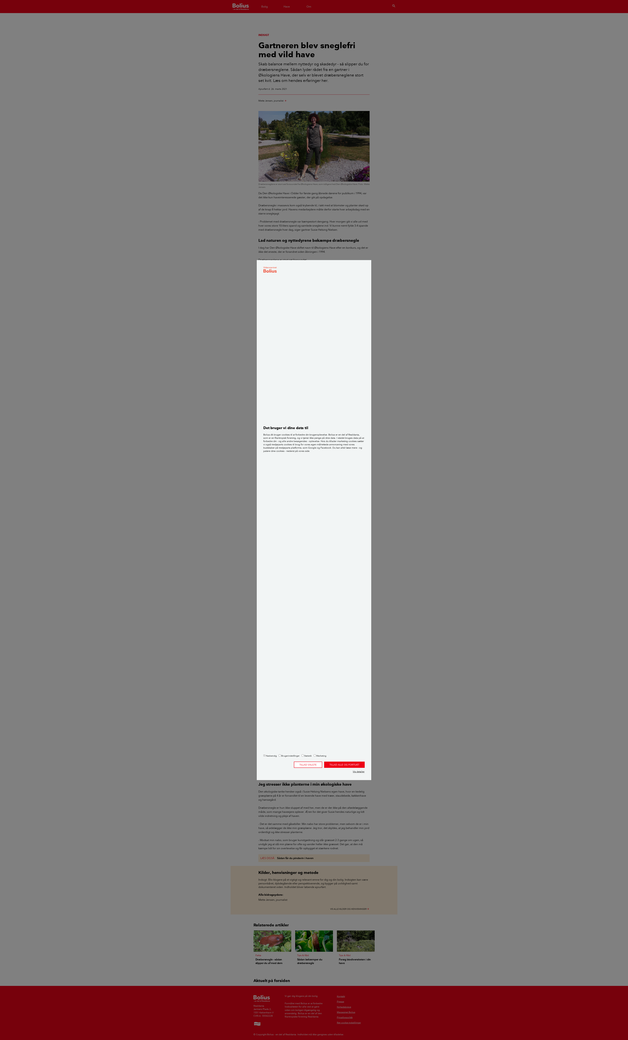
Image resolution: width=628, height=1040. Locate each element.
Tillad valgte (308, 764)
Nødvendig (271, 755)
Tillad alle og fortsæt (344, 764)
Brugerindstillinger (290, 755)
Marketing (321, 755)
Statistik (308, 755)
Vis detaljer (359, 771)
